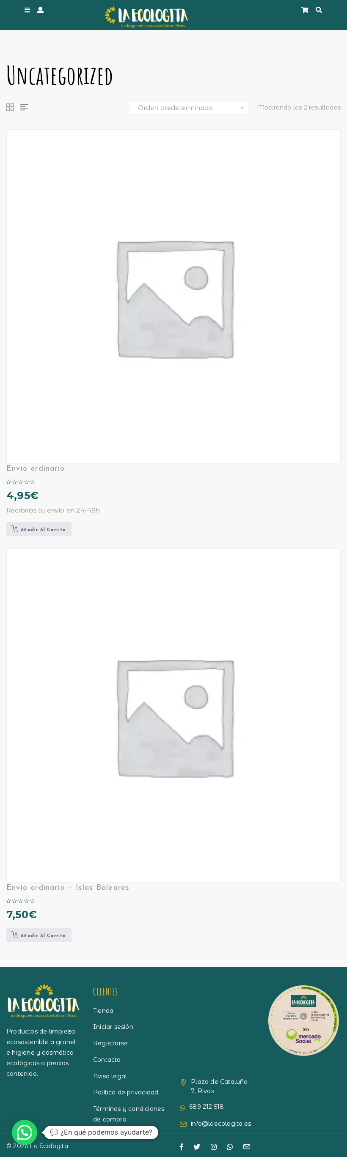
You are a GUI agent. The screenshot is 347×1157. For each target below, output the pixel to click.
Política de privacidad (125, 1092)
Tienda (103, 1010)
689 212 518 (206, 1106)
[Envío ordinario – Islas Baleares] (173, 715)
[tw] (196, 1147)
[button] (39, 529)
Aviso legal (110, 1076)
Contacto (107, 1060)
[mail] (246, 1147)
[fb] (181, 1147)
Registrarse (110, 1043)
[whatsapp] (230, 1147)
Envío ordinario (35, 469)
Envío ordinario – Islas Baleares (67, 888)
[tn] (214, 1147)
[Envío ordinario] (173, 296)
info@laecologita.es (221, 1123)
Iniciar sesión (113, 1027)
